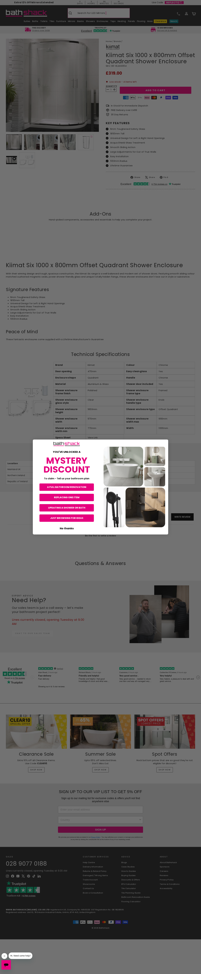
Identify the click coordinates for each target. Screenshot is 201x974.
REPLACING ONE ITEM (66, 497)
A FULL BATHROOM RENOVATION (66, 487)
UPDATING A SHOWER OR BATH (66, 507)
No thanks (67, 528)
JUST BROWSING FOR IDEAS (66, 518)
